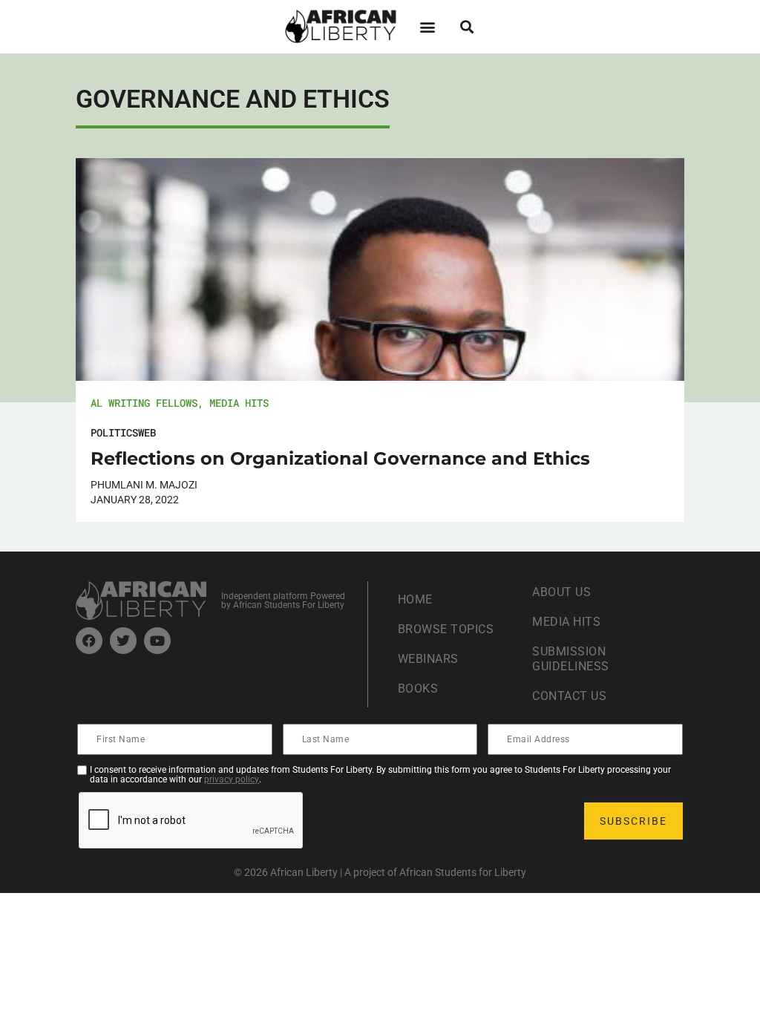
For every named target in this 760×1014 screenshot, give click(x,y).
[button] (427, 26)
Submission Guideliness (570, 658)
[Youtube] (157, 640)
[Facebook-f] (89, 640)
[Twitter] (123, 640)
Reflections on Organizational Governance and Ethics (340, 458)
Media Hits (239, 403)
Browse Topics (446, 629)
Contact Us (569, 696)
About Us (561, 592)
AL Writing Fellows (144, 403)
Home (415, 599)
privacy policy (231, 779)
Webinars (428, 659)
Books (418, 688)
